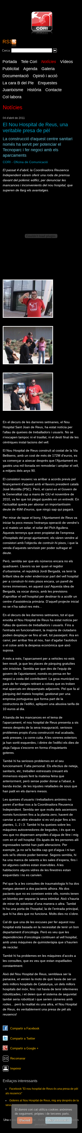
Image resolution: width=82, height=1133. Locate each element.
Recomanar (17, 1058)
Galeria (48, 68)
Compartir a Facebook (24, 1028)
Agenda (30, 68)
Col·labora (12, 97)
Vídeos (66, 61)
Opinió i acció (45, 76)
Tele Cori (29, 61)
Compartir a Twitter (22, 1038)
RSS (8, 41)
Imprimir (15, 1068)
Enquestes (47, 83)
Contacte (53, 90)
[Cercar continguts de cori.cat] (55, 50)
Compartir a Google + (24, 1048)
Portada (10, 61)
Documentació (16, 76)
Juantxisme (13, 90)
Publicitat (11, 68)
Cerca (6, 50)
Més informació (58, 1120)
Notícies (48, 61)
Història (34, 90)
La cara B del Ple (18, 83)
